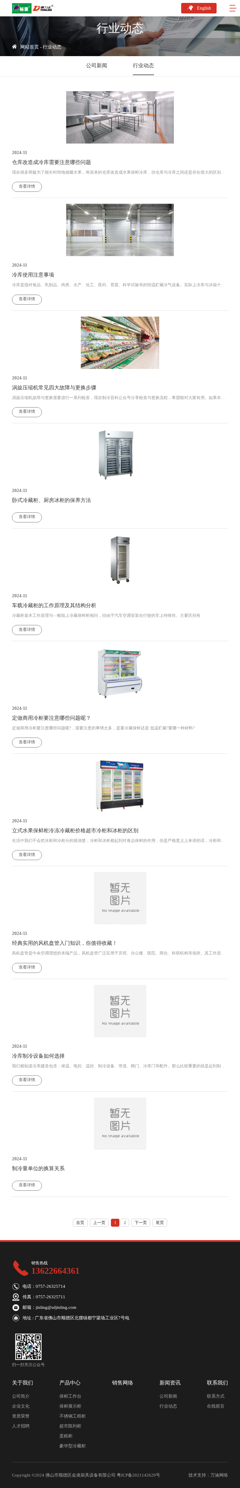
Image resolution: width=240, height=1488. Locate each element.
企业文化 (21, 1406)
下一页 (141, 1223)
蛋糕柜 (66, 1436)
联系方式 (215, 1396)
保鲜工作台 (70, 1396)
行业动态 (52, 46)
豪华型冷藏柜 (72, 1446)
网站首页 (29, 46)
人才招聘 (21, 1426)
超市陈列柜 (70, 1426)
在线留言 (215, 1406)
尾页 (160, 1223)
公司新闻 (96, 65)
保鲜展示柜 (70, 1406)
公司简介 (21, 1396)
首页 (80, 1223)
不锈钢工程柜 (72, 1416)
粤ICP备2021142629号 (138, 1475)
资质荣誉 (21, 1416)
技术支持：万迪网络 (208, 1475)
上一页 (99, 1223)
